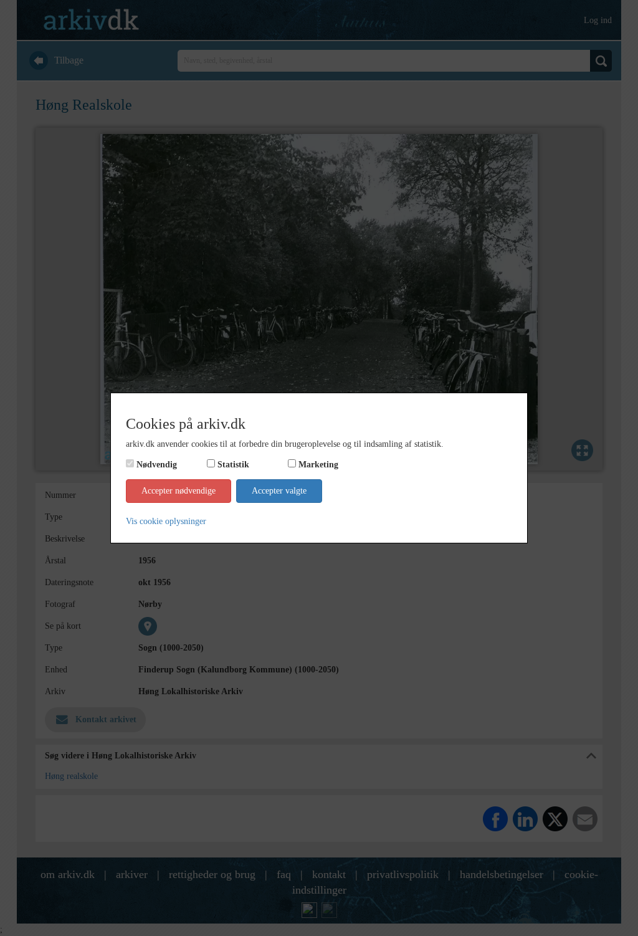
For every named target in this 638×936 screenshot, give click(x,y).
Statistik (233, 464)
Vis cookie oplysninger (166, 521)
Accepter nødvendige (178, 490)
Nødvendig (156, 464)
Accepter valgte (279, 490)
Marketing (318, 464)
